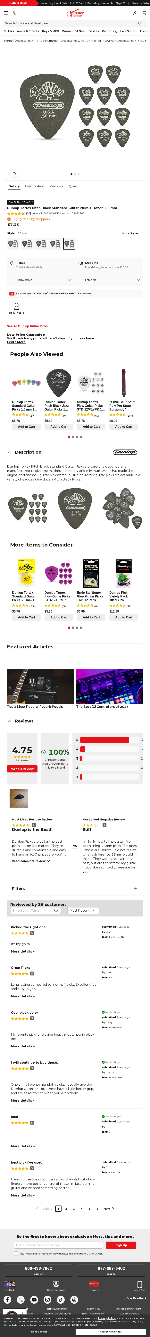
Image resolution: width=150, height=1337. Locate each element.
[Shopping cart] (144, 13)
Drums (66, 31)
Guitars (9, 31)
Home (8, 41)
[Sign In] (134, 13)
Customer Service (56, 1290)
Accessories (23, 41)
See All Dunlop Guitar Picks (27, 326)
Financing (93, 1290)
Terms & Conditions (57, 1308)
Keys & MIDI (50, 31)
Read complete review (29, 861)
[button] (75, 452)
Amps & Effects (28, 31)
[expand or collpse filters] (135, 888)
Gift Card (9, 1290)
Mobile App (139, 1290)
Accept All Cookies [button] (111, 1332)
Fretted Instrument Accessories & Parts (61, 41)
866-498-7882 (38, 1268)
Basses (94, 31)
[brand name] (125, 452)
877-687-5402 (111, 1268)
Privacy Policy (107, 1318)
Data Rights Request (93, 1313)
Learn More (16, 342)
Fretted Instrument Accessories (112, 41)
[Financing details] (139, 293)
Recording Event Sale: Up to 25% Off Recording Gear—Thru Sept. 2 (82, 3)
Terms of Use (62, 1324)
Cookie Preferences (84, 1324)
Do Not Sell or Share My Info (57, 1313)
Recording (109, 31)
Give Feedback (136, 1298)
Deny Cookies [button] (39, 1332)
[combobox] (83, 910)
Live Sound (128, 31)
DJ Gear (80, 31)
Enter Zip (90, 279)
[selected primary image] (75, 106)
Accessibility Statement (128, 1308)
